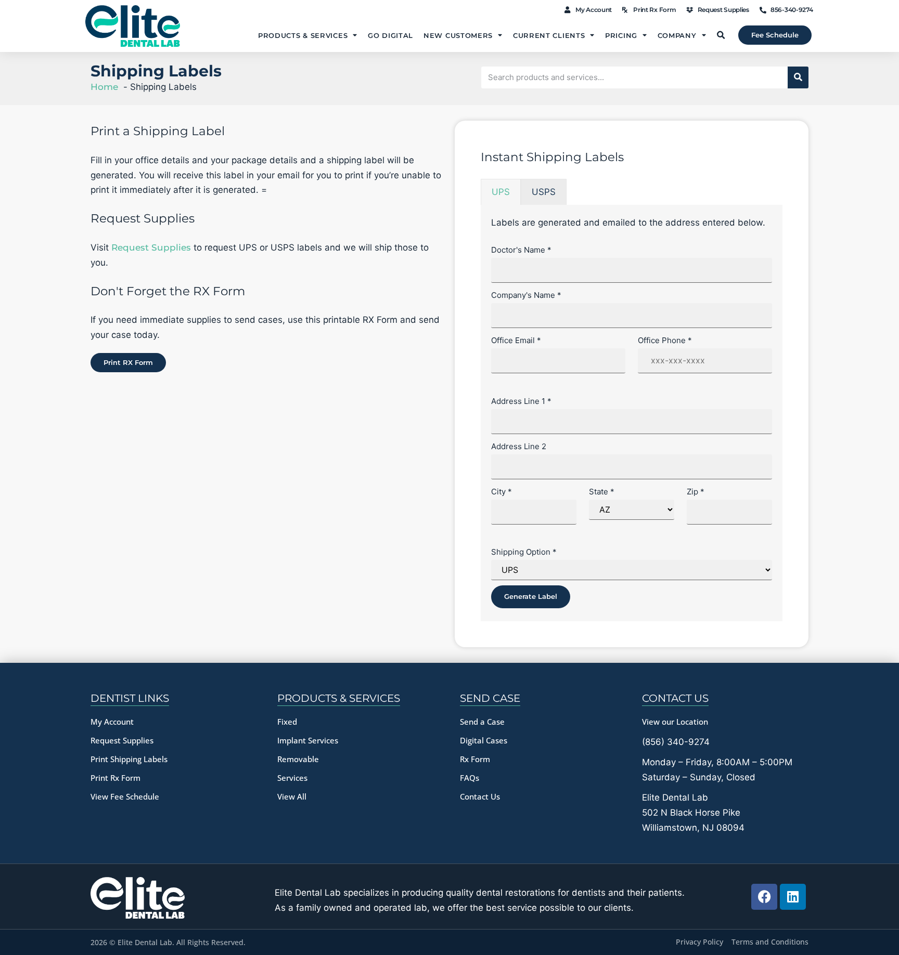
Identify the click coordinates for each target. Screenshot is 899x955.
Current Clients (549, 35)
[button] (720, 35)
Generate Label (530, 596)
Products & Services (303, 35)
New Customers (458, 35)
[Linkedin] (793, 897)
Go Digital (390, 35)
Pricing (621, 35)
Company (677, 35)
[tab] (501, 192)
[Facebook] (764, 897)
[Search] (798, 77)
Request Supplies (151, 247)
